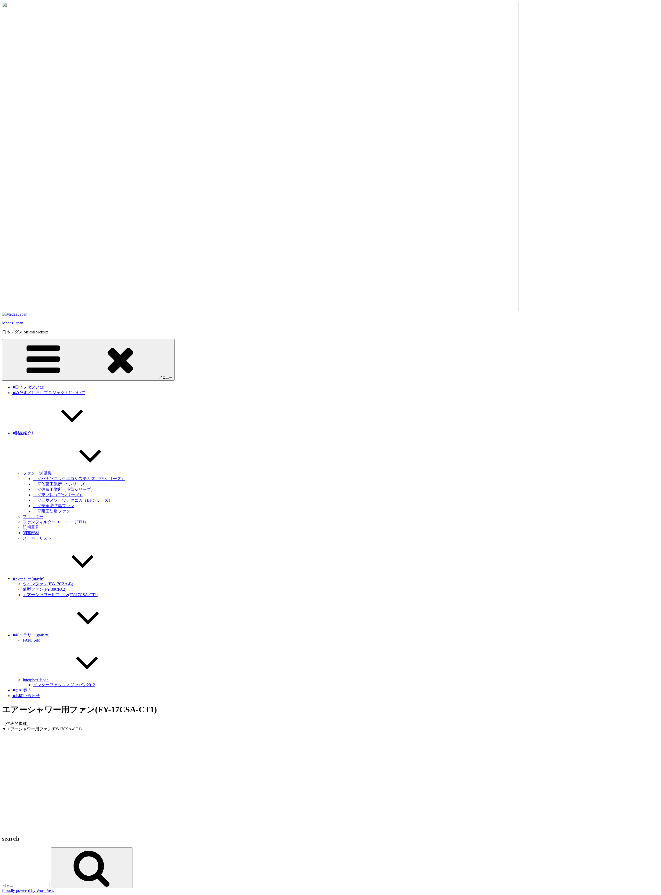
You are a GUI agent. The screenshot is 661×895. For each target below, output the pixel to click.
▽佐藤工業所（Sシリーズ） (63, 484)
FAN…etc (31, 640)
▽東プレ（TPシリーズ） (58, 495)
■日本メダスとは (28, 387)
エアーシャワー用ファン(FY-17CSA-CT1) (60, 595)
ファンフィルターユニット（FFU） (55, 522)
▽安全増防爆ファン (53, 506)
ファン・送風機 (37, 473)
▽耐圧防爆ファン (51, 511)
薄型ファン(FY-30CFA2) (44, 589)
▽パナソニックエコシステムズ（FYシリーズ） (79, 478)
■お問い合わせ (26, 695)
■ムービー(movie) (28, 578)
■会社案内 (22, 690)
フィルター (33, 516)
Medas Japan (12, 323)
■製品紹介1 (23, 433)
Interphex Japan (36, 680)
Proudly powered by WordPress (28, 890)
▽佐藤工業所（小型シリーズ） (64, 489)
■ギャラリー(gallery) (30, 635)
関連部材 (31, 533)
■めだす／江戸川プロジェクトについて (48, 392)
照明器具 (31, 527)
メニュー (165, 377)
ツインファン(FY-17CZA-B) (48, 584)
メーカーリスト (37, 538)
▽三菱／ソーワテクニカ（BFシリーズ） (73, 500)
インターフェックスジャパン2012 (64, 685)
